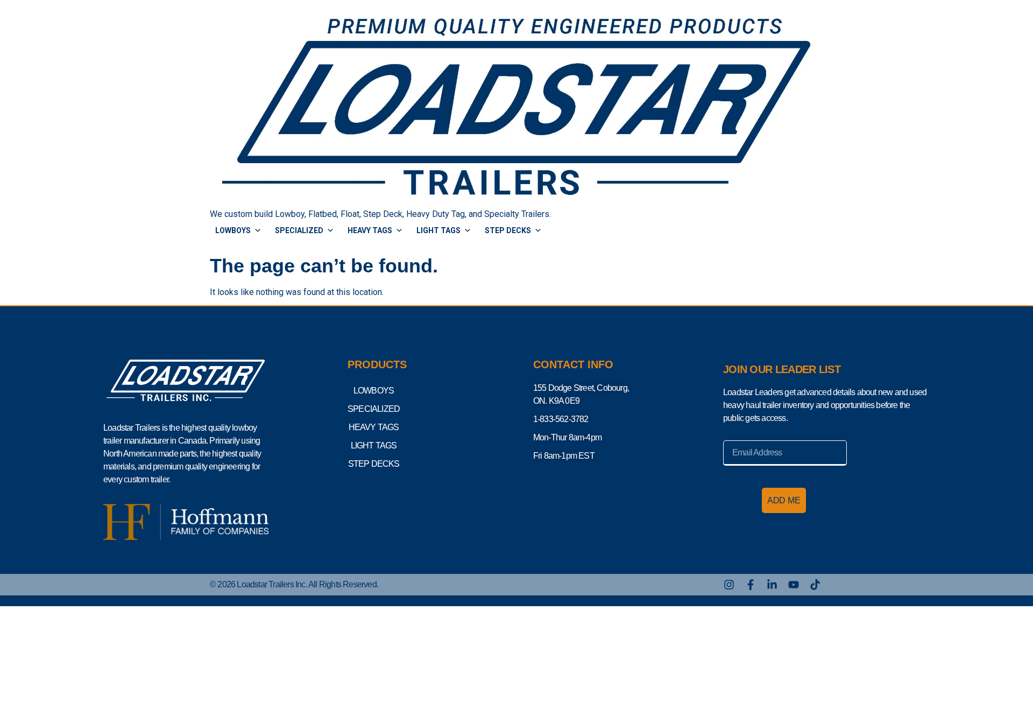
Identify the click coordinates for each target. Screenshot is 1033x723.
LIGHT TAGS (438, 230)
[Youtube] (793, 584)
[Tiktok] (815, 584)
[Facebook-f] (750, 584)
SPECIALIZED (299, 230)
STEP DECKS (508, 230)
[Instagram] (729, 584)
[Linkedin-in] (772, 584)
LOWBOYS (233, 230)
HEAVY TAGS (370, 230)
